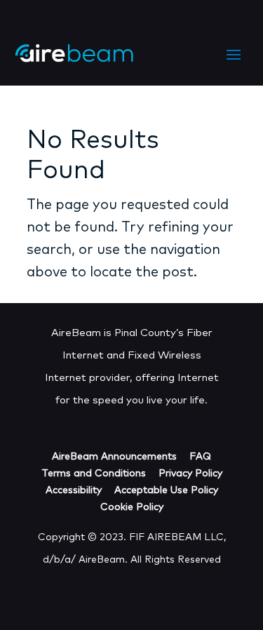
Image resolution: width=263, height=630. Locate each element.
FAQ (200, 457)
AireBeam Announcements (114, 457)
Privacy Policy (190, 473)
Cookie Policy (131, 507)
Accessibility (74, 490)
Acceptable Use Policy (166, 490)
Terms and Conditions (93, 473)
